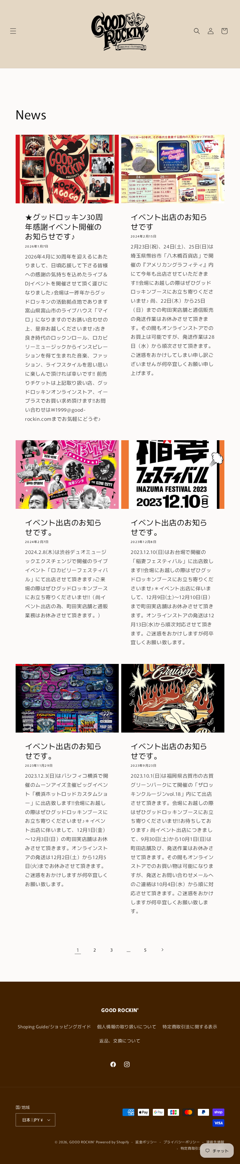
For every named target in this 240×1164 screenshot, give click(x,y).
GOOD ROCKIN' (81, 1141)
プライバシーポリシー (181, 1141)
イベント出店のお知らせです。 (63, 527)
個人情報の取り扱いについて (127, 1026)
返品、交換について (119, 1040)
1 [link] (78, 949)
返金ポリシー (146, 1141)
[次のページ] (162, 950)
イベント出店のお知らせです (169, 221)
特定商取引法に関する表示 (189, 1026)
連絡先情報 (215, 1141)
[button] (13, 31)
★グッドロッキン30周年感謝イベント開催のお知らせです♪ (64, 226)
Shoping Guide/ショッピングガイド (54, 1026)
